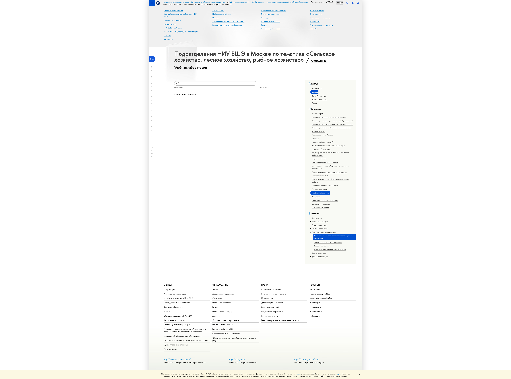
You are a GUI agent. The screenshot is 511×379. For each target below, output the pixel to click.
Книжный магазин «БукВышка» (322, 298)
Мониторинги (267, 298)
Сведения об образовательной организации (183, 336)
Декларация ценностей (173, 10)
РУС (338, 3)
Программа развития (172, 20)
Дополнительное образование (225, 320)
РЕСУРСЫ (315, 285)
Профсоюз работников (270, 29)
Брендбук (314, 29)
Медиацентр (315, 307)
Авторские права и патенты (321, 25)
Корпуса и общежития (173, 307)
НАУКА (265, 285)
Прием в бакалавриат (221, 302)
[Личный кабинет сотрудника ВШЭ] (353, 3)
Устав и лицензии (317, 10)
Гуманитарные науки (320, 256)
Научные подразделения (271, 289)
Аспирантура (218, 316)
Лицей (215, 289)
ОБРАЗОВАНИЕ (220, 285)
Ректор (264, 25)
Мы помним (168, 39)
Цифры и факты (170, 24)
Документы (315, 21)
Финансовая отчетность (320, 18)
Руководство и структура (175, 294)
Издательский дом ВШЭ (320, 294)
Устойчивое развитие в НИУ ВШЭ (178, 298)
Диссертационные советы (272, 302)
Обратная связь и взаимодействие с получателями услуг (234, 339)
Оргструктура (316, 14)
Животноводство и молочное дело (328, 242)
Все (151, 59)
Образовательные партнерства (226, 333)
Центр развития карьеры (223, 324)
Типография (315, 302)
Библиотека (315, 289)
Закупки (167, 311)
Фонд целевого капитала (175, 320)
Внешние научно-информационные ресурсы (280, 320)
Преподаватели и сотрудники (273, 10)
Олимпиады (217, 298)
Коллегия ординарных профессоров (227, 25)
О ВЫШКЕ (169, 285)
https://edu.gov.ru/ (237, 359)
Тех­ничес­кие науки (319, 225)
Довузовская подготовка (223, 294)
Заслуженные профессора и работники (228, 21)
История (167, 35)
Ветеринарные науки (322, 246)
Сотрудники (319, 61)
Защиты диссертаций (270, 307)
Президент (266, 18)
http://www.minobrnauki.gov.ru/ (177, 359)
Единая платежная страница (176, 344)
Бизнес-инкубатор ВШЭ (222, 329)
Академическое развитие (272, 311)
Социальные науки (319, 253)
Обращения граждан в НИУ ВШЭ (178, 316)
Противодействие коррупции (177, 324)
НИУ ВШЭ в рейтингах (173, 28)
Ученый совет (218, 10)
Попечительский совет (221, 18)
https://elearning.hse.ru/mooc (306, 359)
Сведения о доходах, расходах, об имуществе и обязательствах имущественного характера (185, 330)
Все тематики (317, 218)
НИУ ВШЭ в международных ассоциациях (181, 31)
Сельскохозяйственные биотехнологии (330, 249)
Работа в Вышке (170, 349)
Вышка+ (215, 307)
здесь (299, 374)
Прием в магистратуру (222, 311)
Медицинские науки (319, 228)
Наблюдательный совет (222, 14)
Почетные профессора (270, 14)
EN (342, 3)
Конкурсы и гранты (269, 316)
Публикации (315, 316)
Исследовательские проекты (274, 294)
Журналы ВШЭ (316, 311)
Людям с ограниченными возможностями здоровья (186, 340)
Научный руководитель (270, 21)
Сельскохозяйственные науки (324, 232)
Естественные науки (320, 221)
